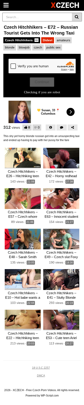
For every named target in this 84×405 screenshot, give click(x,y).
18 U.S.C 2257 (41, 367)
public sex (53, 47)
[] (77, 17)
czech (38, 47)
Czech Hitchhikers (21, 40)
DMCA (41, 375)
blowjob (24, 47)
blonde (10, 47)
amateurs (63, 40)
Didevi (47, 40)
